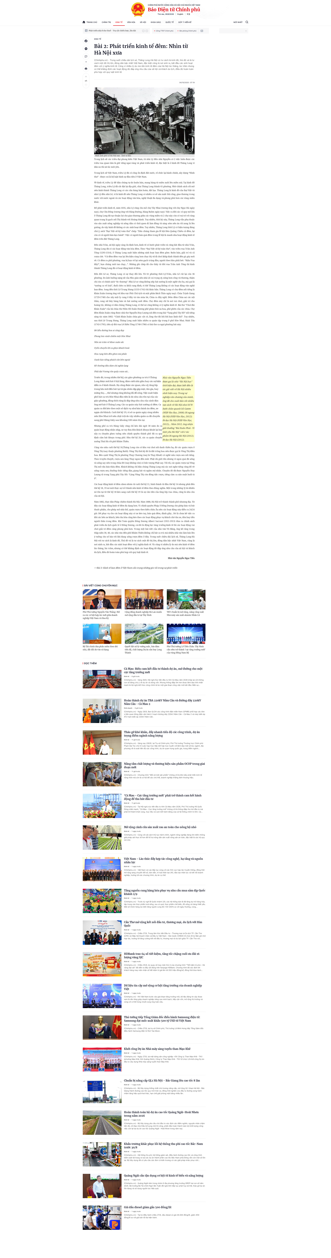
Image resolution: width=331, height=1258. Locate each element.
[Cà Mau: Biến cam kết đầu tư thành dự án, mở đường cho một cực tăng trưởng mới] (102, 679)
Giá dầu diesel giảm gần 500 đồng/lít (147, 1207)
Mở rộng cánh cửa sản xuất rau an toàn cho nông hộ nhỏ (160, 827)
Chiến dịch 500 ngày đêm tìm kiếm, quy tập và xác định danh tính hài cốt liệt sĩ (114, 30)
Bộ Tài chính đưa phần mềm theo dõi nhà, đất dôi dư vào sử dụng (100, 648)
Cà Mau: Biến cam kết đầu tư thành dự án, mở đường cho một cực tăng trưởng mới (163, 670)
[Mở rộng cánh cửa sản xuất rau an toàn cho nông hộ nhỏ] (102, 837)
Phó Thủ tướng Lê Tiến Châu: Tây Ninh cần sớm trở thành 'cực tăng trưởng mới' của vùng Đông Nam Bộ (186, 649)
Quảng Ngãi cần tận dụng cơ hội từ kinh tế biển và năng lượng (163, 1175)
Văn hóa (131, 22)
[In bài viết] (86, 68)
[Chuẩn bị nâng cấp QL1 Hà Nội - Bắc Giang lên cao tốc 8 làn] (102, 1091)
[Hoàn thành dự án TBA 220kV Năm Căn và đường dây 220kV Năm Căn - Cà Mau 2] (102, 711)
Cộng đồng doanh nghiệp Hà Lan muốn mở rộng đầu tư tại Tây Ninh (143, 613)
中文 (188, 14)
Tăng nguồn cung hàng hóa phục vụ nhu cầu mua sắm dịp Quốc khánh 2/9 (164, 892)
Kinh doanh (128, 708)
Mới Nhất (238, 22)
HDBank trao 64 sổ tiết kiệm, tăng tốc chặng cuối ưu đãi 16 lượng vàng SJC (162, 955)
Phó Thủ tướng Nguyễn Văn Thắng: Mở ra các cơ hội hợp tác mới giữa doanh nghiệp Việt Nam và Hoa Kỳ (101, 615)
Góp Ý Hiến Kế (184, 22)
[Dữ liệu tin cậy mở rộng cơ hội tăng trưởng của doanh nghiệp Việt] (102, 996)
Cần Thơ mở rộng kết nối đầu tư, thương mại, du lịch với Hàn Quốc (163, 924)
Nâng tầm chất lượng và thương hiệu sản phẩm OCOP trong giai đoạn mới (164, 765)
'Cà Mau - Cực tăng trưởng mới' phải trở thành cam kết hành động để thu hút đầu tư (162, 797)
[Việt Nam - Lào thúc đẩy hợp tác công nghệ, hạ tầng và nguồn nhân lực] (102, 869)
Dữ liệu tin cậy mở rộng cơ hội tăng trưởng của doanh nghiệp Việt (163, 987)
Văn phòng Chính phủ (187, 31)
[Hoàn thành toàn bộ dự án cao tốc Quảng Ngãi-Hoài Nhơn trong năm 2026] (102, 1122)
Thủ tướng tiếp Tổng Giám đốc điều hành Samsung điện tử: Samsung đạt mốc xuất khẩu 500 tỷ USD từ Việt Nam (162, 1019)
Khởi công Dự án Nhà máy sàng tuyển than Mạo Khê (157, 1048)
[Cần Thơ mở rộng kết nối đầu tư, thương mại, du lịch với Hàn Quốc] (102, 932)
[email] (202, 31)
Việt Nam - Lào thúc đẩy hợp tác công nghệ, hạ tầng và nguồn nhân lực (163, 860)
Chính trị (106, 22)
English (180, 14)
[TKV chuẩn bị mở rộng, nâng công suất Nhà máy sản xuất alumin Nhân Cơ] (186, 599)
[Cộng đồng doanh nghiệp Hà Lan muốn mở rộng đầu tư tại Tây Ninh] (144, 599)
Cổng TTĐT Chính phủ (164, 31)
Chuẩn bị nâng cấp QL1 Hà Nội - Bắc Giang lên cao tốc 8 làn (162, 1080)
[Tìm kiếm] (247, 22)
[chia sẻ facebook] (86, 41)
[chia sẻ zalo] (86, 49)
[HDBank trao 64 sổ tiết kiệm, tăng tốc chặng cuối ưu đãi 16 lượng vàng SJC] (102, 964)
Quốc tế (170, 22)
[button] (143, 30)
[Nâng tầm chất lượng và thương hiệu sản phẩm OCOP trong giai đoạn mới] (102, 774)
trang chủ (91, 22)
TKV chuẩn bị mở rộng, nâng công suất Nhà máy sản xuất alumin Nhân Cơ (185, 613)
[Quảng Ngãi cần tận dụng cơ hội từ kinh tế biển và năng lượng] (102, 1186)
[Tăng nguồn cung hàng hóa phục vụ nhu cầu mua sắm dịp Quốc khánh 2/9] (102, 901)
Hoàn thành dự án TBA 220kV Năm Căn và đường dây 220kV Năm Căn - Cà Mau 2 (162, 702)
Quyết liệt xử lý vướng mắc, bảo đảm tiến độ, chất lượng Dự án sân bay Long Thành (143, 649)
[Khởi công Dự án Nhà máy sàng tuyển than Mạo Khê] (102, 1059)
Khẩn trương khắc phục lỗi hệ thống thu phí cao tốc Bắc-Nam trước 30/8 (163, 1145)
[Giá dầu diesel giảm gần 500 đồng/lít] (102, 1218)
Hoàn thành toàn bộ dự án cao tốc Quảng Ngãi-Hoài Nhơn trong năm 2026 (161, 1114)
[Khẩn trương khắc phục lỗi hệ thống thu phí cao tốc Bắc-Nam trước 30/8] (102, 1154)
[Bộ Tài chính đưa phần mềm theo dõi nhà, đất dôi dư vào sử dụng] (102, 634)
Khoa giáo (156, 22)
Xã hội (143, 22)
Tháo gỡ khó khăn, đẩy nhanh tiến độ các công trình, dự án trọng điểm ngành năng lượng (162, 733)
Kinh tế (118, 22)
